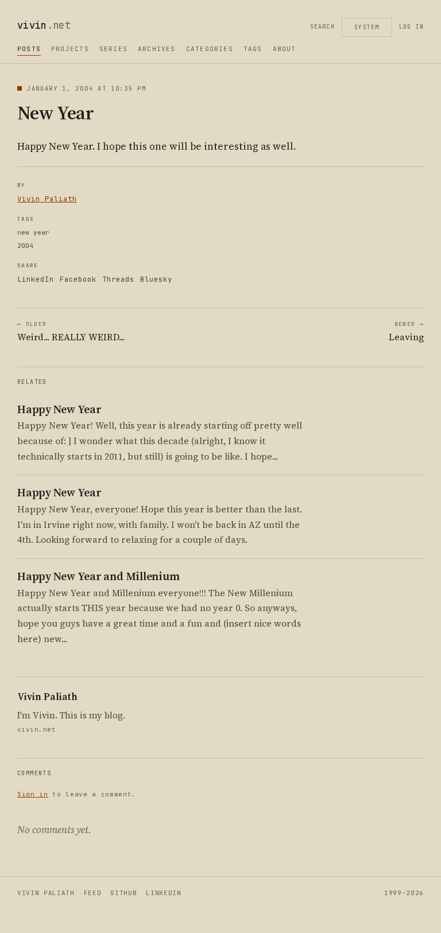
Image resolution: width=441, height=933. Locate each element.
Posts (29, 49)
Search (322, 26)
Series (113, 49)
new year (33, 232)
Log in (411, 26)
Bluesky (156, 279)
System (366, 27)
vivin (44, 25)
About (284, 49)
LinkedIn (35, 279)
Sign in (32, 794)
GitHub (123, 893)
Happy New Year (59, 409)
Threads (118, 279)
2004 (25, 246)
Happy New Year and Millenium (98, 576)
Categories (209, 49)
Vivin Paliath (47, 199)
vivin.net (36, 729)
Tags (252, 49)
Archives (157, 49)
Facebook (78, 279)
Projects (70, 49)
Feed (93, 893)
